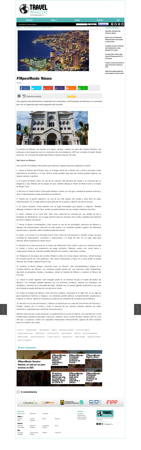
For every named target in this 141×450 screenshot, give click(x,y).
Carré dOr (77, 333)
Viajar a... (54, 19)
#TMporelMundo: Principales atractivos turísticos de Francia (76, 359)
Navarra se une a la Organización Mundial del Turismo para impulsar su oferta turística (114, 39)
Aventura (20, 426)
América (57, 419)
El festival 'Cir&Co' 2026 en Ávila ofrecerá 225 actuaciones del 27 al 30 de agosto (114, 56)
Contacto (80, 413)
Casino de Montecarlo (37, 337)
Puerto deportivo (53, 333)
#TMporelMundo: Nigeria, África (93, 356)
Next (86, 127)
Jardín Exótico (40, 333)
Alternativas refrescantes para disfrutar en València (112, 32)
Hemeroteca (81, 415)
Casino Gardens (66, 333)
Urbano (49, 27)
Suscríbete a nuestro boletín (28, 24)
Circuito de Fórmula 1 (25, 340)
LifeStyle (20, 434)
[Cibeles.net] (70, 403)
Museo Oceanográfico (90, 333)
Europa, (34, 27)
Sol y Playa (21, 427)
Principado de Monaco (66, 330)
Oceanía (32, 420)
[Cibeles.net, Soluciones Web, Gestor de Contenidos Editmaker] (108, 424)
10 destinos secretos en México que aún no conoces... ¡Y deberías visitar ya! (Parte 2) (58, 378)
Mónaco (54, 330)
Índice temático (82, 417)
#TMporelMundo (31, 330)
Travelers (100, 19)
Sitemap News (82, 419)
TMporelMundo (44, 330)
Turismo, (27, 27)
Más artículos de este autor (26, 83)
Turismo (77, 19)
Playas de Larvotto (53, 337)
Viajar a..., (20, 27)
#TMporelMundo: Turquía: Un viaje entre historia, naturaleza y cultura (59, 359)
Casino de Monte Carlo (25, 333)
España (20, 419)
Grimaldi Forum (23, 337)
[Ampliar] (53, 70)
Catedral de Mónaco (94, 337)
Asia (19, 420)
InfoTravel (29, 19)
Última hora (21, 413)
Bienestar (33, 426)
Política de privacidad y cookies (104, 418)
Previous (19, 127)
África (44, 419)
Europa (32, 419)
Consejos (20, 432)
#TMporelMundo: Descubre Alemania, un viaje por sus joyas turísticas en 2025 (31, 364)
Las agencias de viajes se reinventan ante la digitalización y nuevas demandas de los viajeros (114, 48)
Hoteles (44, 432)
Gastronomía (34, 432)
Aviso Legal (99, 419)
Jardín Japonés (80, 337)
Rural (56, 426)
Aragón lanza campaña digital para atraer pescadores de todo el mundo (114, 72)
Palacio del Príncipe (82, 330)
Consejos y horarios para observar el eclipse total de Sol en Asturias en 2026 (114, 65)
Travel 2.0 (58, 432)
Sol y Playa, (42, 27)
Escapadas (45, 426)
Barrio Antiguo (67, 337)
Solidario (32, 427)
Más (118, 19)
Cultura (32, 434)
